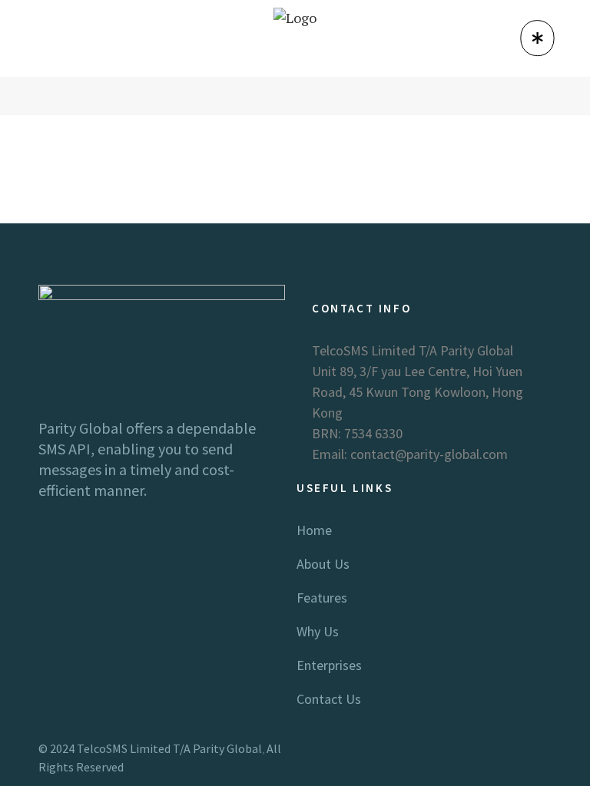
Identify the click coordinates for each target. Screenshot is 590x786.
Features (322, 597)
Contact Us (329, 699)
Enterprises (329, 665)
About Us (323, 564)
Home (314, 530)
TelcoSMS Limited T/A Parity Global (169, 748)
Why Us (318, 631)
